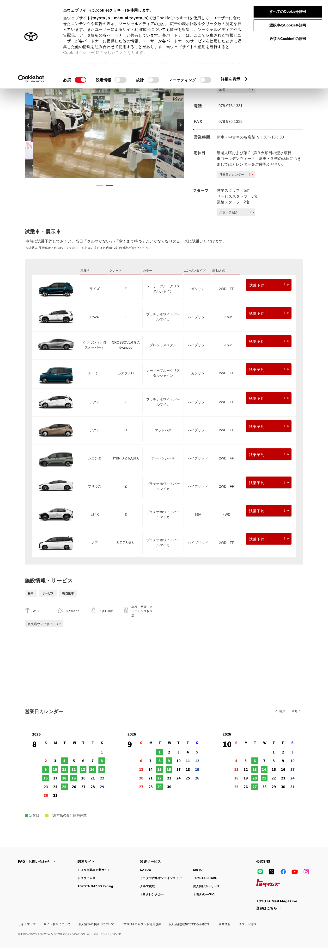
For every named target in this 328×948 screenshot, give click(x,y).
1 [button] (97, 186)
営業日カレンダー (231, 174)
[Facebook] (283, 871)
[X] (271, 871)
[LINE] (260, 871)
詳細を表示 (230, 78)
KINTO (197, 870)
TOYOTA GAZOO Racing (95, 886)
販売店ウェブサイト (42, 624)
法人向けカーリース (206, 886)
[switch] (121, 80)
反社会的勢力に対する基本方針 (190, 924)
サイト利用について (57, 924)
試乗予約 (257, 285)
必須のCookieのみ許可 (287, 39)
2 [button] (107, 186)
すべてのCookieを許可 (287, 11)
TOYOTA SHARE (205, 878)
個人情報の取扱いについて (96, 924)
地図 (222, 90)
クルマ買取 (147, 886)
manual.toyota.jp (130, 17)
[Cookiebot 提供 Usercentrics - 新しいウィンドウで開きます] (31, 79)
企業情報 (225, 924)
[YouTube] (294, 871)
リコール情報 (247, 924)
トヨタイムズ (87, 878)
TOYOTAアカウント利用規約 (141, 924)
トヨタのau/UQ (203, 894)
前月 (282, 711)
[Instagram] (306, 871)
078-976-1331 (231, 106)
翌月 (295, 711)
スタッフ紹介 (228, 212)
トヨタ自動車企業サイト (94, 870)
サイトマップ (27, 924)
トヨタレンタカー (152, 894)
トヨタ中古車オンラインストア (161, 878)
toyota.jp (101, 17)
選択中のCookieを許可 (287, 25)
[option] (104, 125)
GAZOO (145, 870)
